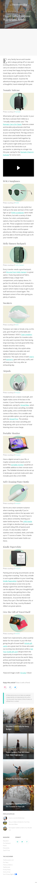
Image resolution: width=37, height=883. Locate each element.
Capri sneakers (26, 334)
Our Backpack (11, 11)
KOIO (17, 325)
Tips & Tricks (6, 850)
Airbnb (17, 634)
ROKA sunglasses (17, 213)
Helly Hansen (19, 265)
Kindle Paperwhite (9, 581)
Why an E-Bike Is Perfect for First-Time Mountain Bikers (19, 823)
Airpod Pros (13, 419)
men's (31, 357)
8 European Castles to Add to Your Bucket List (20, 829)
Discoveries (6, 848)
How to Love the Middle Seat (16, 818)
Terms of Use (6, 872)
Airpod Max (24, 405)
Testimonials (6, 867)
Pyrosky (23, 673)
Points (5, 845)
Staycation (6, 841)
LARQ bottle (27, 521)
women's (9, 359)
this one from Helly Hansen (16, 272)
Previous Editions (8, 865)
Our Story (5, 862)
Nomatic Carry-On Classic (12, 124)
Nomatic (18, 112)
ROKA (17, 203)
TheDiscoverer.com (8, 860)
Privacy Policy (6, 869)
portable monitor (17, 465)
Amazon (17, 392)
